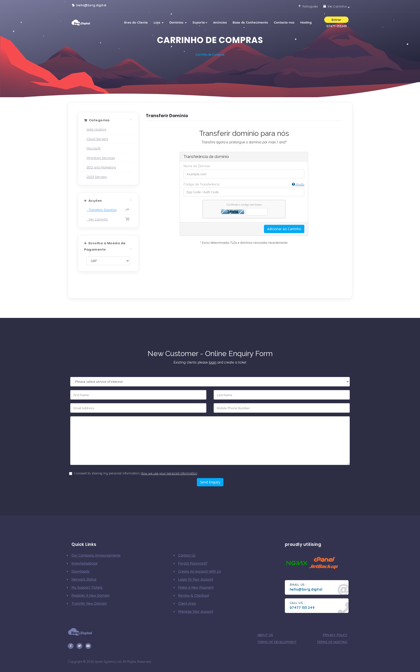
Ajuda (299, 184)
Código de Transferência (244, 184)
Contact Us (187, 555)
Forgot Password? (192, 563)
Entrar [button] (336, 20)
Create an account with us (199, 571)
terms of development (277, 642)
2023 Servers (97, 177)
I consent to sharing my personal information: (135, 473)
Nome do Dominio (197, 166)
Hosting (306, 22)
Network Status (83, 579)
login (212, 362)
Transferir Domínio (102, 210)
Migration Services (101, 158)
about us (265, 635)
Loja (157, 22)
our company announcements (96, 555)
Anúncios (220, 22)
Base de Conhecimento (250, 22)
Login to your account (195, 579)
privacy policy (335, 635)
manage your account (195, 611)
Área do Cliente (136, 22)
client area (187, 603)
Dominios (176, 22)
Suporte (198, 22)
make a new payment (196, 587)
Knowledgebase (84, 563)
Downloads (80, 571)
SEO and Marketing (101, 167)
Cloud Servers (97, 139)
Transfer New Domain (89, 603)
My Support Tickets (87, 587)
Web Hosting (96, 129)
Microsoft (94, 148)
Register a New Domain (90, 595)
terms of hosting (332, 642)
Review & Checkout (193, 595)
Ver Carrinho (97, 219)
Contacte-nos (284, 22)
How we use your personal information (169, 473)
